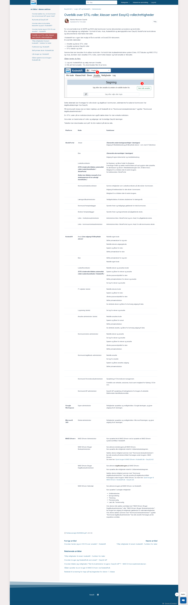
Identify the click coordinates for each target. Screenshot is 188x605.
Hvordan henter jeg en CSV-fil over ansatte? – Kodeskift (85, 544)
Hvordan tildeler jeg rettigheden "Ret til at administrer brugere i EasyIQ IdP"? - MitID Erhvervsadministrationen (105, 564)
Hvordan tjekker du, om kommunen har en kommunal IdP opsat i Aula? (44, 15)
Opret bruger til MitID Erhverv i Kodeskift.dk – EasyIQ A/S (134, 459)
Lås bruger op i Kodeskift (40, 54)
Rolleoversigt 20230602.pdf (76, 533)
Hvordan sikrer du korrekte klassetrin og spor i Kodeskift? (42, 24)
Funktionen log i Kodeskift (40, 47)
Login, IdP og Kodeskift (82, 9)
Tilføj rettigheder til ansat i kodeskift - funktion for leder (137, 544)
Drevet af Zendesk (171, 603)
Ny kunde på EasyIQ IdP (40, 20)
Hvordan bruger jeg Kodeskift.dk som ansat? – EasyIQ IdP (85, 560)
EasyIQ (91, 595)
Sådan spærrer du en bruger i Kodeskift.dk (42, 59)
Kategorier (124, 2)
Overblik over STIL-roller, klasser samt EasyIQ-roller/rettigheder (43, 36)
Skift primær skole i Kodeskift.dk (43, 50)
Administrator (96, 9)
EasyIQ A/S (68, 9)
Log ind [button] (153, 2)
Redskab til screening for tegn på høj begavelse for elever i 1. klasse (89, 572)
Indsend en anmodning (140, 2)
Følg (155, 21)
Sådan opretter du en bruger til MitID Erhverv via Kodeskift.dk (87, 568)
